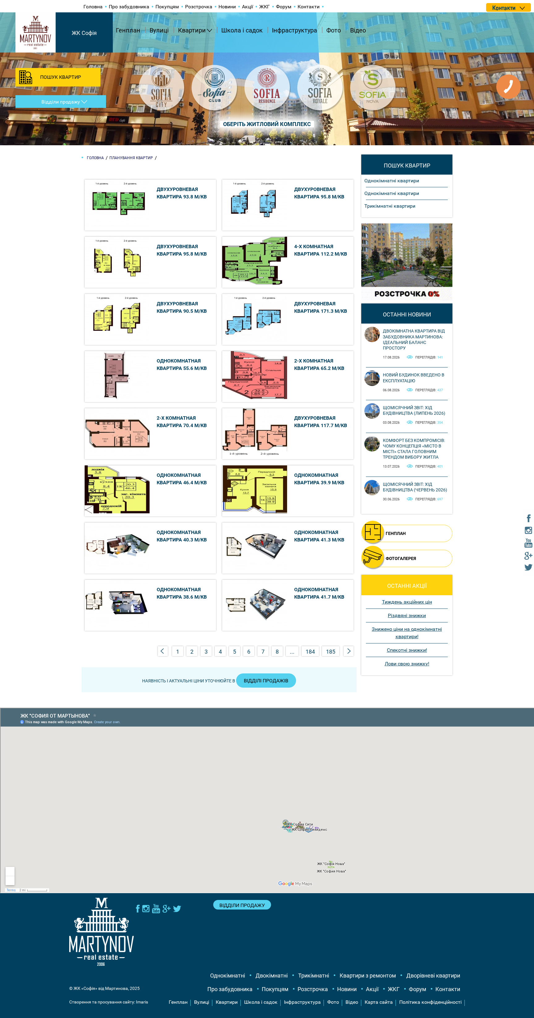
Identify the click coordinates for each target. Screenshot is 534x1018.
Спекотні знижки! (407, 650)
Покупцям (167, 7)
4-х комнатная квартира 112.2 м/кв (320, 250)
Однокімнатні (227, 975)
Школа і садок (242, 30)
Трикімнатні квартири (389, 206)
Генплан (128, 30)
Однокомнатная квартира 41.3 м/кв (319, 536)
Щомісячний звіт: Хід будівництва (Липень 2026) (414, 410)
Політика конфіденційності (430, 1002)
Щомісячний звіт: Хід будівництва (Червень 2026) (415, 487)
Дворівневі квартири (433, 975)
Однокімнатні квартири (391, 181)
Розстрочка (198, 7)
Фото (333, 30)
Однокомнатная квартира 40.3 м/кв (182, 536)
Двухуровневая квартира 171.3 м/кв (320, 307)
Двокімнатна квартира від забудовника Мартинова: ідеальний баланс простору (414, 339)
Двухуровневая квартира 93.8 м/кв (182, 193)
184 (310, 651)
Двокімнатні (272, 975)
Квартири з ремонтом (368, 975)
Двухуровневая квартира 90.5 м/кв (182, 307)
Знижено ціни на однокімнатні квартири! (407, 632)
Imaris (142, 1001)
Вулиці (159, 30)
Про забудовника (129, 7)
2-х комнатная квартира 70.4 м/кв (182, 421)
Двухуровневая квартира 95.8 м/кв (319, 193)
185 (330, 651)
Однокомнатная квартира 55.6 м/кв (182, 364)
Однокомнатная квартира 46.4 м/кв (182, 479)
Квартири (192, 30)
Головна (93, 7)
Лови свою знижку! (407, 664)
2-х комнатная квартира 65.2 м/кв (319, 364)
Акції (247, 7)
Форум (283, 7)
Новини (227, 7)
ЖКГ (264, 7)
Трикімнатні (313, 975)
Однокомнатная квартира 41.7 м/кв (319, 593)
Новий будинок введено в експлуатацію (413, 377)
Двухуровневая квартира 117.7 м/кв (320, 421)
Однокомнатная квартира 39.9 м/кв (319, 479)
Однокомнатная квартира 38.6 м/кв (182, 593)
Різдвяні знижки (407, 615)
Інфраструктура (294, 30)
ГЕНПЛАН (396, 533)
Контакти (309, 7)
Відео (358, 30)
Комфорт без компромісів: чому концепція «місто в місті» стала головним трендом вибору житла (414, 449)
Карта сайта (379, 1002)
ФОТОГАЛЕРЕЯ (401, 558)
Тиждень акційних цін (407, 602)
